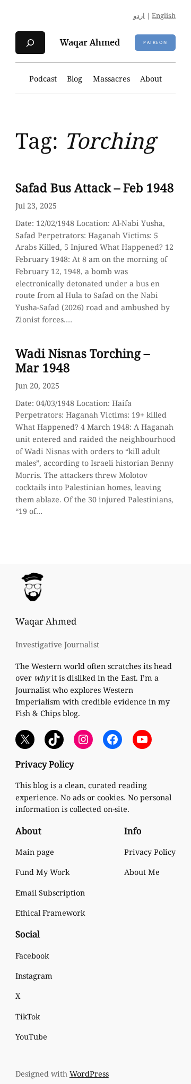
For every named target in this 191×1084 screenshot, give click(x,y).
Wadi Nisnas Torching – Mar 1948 (82, 360)
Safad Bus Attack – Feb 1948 (94, 187)
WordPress (89, 1074)
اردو (139, 15)
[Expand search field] (30, 42)
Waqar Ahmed (90, 42)
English (164, 15)
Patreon (155, 42)
